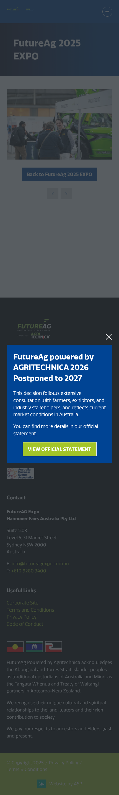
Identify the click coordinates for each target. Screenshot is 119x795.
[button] (108, 337)
